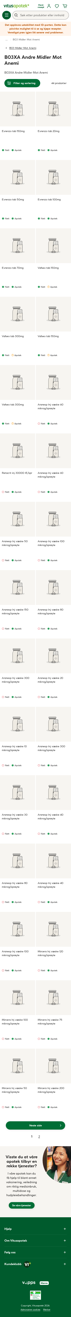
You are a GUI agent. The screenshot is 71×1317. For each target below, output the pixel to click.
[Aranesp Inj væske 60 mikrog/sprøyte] (53, 382)
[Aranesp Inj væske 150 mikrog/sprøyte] (17, 587)
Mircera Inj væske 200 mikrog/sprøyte (51, 1090)
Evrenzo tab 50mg (13, 199)
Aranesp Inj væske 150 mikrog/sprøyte (15, 611)
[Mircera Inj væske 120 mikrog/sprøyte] (53, 929)
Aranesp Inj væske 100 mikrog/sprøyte (51, 543)
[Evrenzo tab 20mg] (53, 109)
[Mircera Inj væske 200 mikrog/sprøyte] (53, 1066)
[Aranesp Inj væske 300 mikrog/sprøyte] (17, 655)
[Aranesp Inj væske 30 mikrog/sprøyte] (17, 792)
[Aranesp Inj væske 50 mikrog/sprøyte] (17, 519)
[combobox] (40, 15)
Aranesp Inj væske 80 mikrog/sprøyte (50, 611)
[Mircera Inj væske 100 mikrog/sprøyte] (17, 997)
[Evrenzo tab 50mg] (17, 177)
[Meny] (6, 15)
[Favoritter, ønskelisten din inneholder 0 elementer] (57, 6)
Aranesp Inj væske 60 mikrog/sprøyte (50, 406)
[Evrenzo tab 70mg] (17, 245)
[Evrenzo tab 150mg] (17, 109)
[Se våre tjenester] (21, 1182)
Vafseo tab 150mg (48, 267)
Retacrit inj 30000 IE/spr (17, 473)
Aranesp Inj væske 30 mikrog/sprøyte (14, 816)
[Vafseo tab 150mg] (53, 245)
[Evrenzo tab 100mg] (53, 177)
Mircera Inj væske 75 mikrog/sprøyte (50, 1021)
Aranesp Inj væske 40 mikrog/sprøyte (50, 816)
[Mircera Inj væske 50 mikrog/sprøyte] (17, 1066)
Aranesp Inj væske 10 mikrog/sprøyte (14, 748)
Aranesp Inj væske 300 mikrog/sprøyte (15, 679)
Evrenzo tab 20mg (48, 131)
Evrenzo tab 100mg (49, 199)
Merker (46, 1309)
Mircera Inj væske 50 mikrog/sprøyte (14, 1090)
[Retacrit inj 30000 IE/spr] (17, 450)
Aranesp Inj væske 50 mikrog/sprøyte (15, 543)
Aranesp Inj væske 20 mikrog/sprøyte (50, 679)
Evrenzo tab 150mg (13, 131)
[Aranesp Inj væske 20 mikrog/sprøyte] (53, 655)
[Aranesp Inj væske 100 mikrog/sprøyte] (53, 519)
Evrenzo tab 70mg (12, 267)
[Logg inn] (49, 6)
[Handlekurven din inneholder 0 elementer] (65, 6)
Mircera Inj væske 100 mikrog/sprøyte (15, 1021)
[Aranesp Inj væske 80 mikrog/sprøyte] (53, 587)
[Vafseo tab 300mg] (17, 314)
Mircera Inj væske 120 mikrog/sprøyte (50, 953)
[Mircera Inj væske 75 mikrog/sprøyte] (53, 997)
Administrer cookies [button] (30, 1309)
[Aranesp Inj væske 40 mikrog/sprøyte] (53, 792)
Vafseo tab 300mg (13, 336)
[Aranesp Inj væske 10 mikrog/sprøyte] (17, 724)
